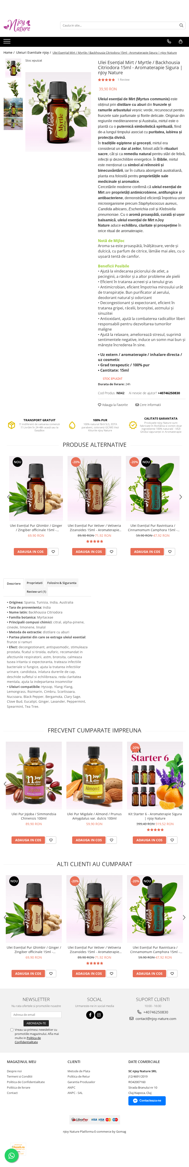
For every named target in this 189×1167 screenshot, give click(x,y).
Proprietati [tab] (35, 583)
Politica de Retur (79, 1076)
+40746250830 (155, 1012)
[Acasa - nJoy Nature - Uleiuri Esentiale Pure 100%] (26, 25)
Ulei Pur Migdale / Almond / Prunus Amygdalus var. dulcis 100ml (94, 816)
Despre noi (14, 1071)
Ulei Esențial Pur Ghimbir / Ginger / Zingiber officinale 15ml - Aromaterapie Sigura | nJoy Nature (36, 527)
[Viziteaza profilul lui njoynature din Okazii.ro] (18, 1149)
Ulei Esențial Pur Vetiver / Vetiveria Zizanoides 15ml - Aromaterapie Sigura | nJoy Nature (94, 527)
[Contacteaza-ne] (169, 41)
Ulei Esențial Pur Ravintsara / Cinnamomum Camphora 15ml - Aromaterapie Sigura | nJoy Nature (152, 527)
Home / (9, 52)
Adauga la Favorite (114, 405)
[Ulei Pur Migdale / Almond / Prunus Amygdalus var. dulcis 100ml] (94, 775)
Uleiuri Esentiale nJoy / (34, 52)
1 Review (124, 79)
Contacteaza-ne (150, 1100)
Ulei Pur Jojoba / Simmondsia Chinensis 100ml (34, 816)
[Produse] (7, 42)
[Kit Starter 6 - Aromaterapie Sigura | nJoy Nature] (155, 775)
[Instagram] (99, 1015)
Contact (12, 1093)
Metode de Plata (79, 1071)
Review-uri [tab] (36, 591)
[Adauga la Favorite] (53, 551)
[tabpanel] (58, 112)
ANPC (71, 1087)
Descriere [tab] (14, 583)
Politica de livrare (18, 1087)
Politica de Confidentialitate (28, 1040)
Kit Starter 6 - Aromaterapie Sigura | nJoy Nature (155, 816)
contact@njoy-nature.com (155, 1018)
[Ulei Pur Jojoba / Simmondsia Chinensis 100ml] (34, 775)
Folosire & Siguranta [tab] (62, 583)
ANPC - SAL (75, 1093)
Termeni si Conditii (19, 1076)
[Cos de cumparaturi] (181, 41)
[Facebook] (90, 1015)
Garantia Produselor (81, 1082)
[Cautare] (181, 25)
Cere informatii (150, 405)
